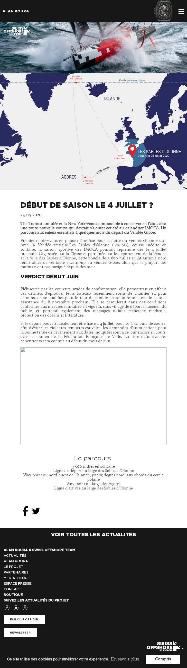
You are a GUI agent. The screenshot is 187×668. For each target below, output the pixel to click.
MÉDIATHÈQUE (17, 578)
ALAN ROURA (16, 561)
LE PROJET (13, 567)
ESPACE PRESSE (17, 583)
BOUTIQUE (13, 595)
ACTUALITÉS (15, 555)
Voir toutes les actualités (93, 534)
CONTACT (12, 589)
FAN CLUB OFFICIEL (24, 619)
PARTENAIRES (16, 572)
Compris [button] (163, 659)
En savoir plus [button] (125, 659)
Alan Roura (15, 11)
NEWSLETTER (20, 632)
